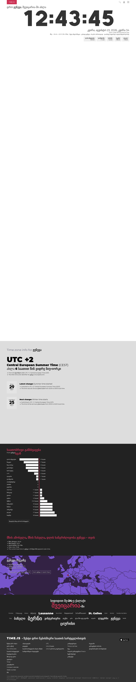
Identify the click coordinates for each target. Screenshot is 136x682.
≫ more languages (11, 679)
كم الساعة (49, 678)
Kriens (26, 613)
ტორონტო (10, 468)
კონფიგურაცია (72, 643)
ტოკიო (126, 39)
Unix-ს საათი (50, 646)
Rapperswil (68, 613)
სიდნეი (9, 515)
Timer (8, 662)
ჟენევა (115, 618)
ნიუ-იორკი (10, 465)
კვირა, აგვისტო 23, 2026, (108, 30)
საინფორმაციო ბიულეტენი (31, 651)
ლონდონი (101, 39)
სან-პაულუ (10, 471)
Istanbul (9, 490)
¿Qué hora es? (31, 678)
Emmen (11, 613)
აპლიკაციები (26, 643)
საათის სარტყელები (13, 651)
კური (71, 618)
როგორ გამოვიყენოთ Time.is (76, 651)
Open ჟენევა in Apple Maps (41, 572)
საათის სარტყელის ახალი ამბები (32, 649)
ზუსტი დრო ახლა (12, 643)
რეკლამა (92, 643)
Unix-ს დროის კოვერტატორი (55, 649)
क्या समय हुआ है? (24, 678)
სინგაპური (10, 504)
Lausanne (46, 613)
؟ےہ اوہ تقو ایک (115, 678)
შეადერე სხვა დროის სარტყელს (19, 521)
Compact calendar (13, 667)
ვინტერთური (52, 618)
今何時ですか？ (95, 678)
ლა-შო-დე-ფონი (82, 618)
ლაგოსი (9, 476)
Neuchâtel (59, 613)
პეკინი (118, 39)
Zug (10, 618)
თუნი (65, 618)
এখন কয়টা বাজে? (55, 678)
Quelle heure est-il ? (41, 678)
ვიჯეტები (25, 646)
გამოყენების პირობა (95, 646)
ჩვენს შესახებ (72, 654)
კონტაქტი (70, 657)
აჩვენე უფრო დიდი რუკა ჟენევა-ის (19, 572)
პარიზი (110, 39)
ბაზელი (19, 618)
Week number (11, 670)
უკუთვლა (9, 659)
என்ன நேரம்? (108, 678)
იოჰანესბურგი (11, 482)
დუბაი (8, 498)
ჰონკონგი (10, 509)
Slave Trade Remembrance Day (119, 32)
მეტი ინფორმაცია (74, 34)
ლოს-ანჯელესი (89, 39)
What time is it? (11, 678)
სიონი (124, 618)
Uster (105, 613)
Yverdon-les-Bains (121, 613)
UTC (8, 473)
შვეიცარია (66, 605)
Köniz (33, 613)
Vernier (112, 613)
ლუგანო (93, 618)
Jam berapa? (78, 678)
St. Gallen (95, 613)
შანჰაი (9, 507)
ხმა (8, 672)
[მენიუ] (128, 2)
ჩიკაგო (9, 462)
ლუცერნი (103, 618)
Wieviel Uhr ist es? (86, 678)
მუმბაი (9, 501)
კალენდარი (10, 664)
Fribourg (19, 613)
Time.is (12, 2)
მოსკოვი (9, 492)
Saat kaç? (102, 678)
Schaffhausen (81, 613)
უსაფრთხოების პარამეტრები (97, 649)
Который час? (62, 678)
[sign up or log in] (124, 2)
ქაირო (9, 495)
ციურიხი (9, 487)
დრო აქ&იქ (10, 646)
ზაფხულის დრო (11, 654)
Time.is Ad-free (72, 646)
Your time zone (11, 649)
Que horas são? (70, 678)
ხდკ (69, 649)
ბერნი (35, 618)
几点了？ (18, 678)
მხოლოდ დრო (11, 657)
